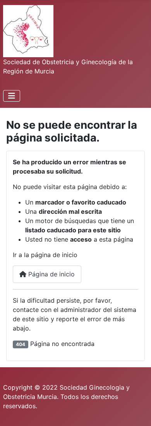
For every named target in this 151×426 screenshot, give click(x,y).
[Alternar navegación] (11, 96)
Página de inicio (50, 274)
